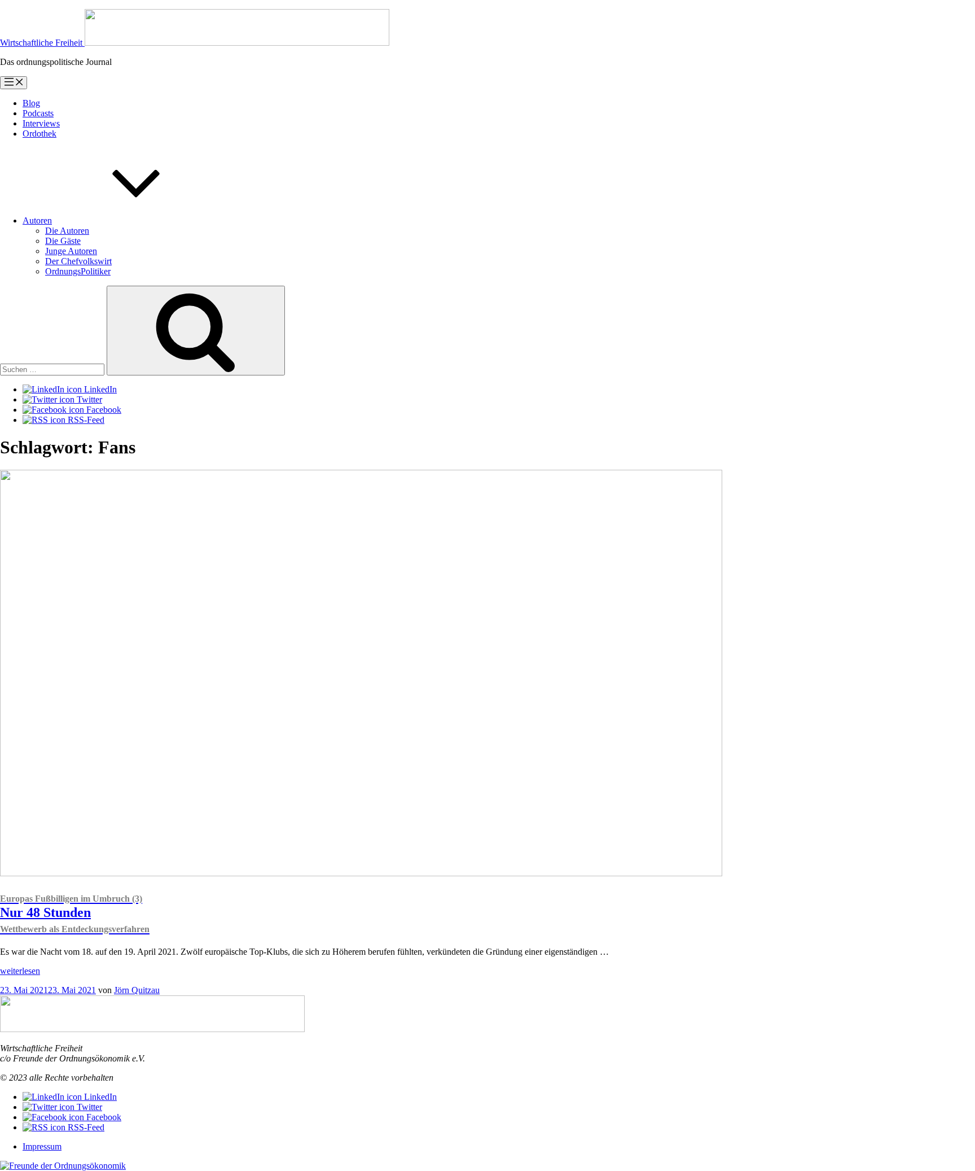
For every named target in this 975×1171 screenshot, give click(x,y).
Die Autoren (67, 230)
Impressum (42, 1146)
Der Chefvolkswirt (78, 261)
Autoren (37, 220)
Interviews (41, 123)
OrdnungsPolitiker (78, 271)
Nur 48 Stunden (75, 914)
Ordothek (39, 133)
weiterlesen (20, 971)
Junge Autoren (71, 251)
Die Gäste (63, 241)
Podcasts (38, 113)
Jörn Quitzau (137, 990)
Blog (31, 103)
